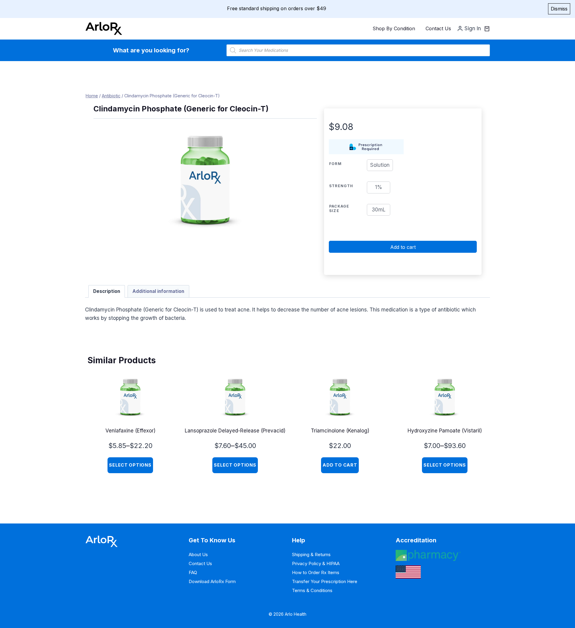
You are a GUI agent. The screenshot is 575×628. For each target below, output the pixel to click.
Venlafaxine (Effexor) (130, 431)
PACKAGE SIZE (339, 208)
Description (106, 291)
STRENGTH (341, 186)
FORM (335, 163)
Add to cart (403, 247)
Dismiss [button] (559, 9)
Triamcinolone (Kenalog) (340, 431)
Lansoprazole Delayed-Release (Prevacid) (235, 431)
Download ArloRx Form (212, 581)
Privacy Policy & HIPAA (316, 563)
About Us (198, 554)
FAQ (193, 572)
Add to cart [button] (340, 465)
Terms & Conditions (312, 590)
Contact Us (438, 28)
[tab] (106, 291)
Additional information (158, 291)
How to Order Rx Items (315, 572)
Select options (130, 465)
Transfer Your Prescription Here (324, 581)
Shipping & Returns (311, 554)
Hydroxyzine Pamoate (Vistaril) (445, 431)
